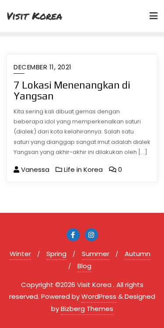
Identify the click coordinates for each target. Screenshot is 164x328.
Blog (84, 265)
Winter (20, 253)
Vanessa (34, 169)
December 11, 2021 (43, 67)
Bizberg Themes (87, 308)
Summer (95, 253)
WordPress (98, 296)
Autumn (137, 253)
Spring (56, 253)
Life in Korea (82, 169)
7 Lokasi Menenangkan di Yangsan (72, 90)
